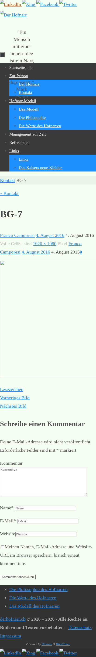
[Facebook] (47, 4)
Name (7, 507)
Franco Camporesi (17, 235)
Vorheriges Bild (15, 397)
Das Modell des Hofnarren (34, 606)
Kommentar (11, 463)
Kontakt (7, 180)
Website (7, 533)
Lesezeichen (11, 389)
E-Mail (8, 520)
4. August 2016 (50, 235)
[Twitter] (68, 4)
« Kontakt (9, 193)
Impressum (10, 635)
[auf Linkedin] (11, 4)
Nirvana (47, 644)
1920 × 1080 (44, 243)
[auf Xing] (29, 4)
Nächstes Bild (13, 406)
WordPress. (63, 644)
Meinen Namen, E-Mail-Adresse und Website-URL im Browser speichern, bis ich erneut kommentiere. (46, 555)
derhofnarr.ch (12, 619)
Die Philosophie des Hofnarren (38, 589)
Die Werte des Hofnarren (32, 597)
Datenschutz (80, 627)
